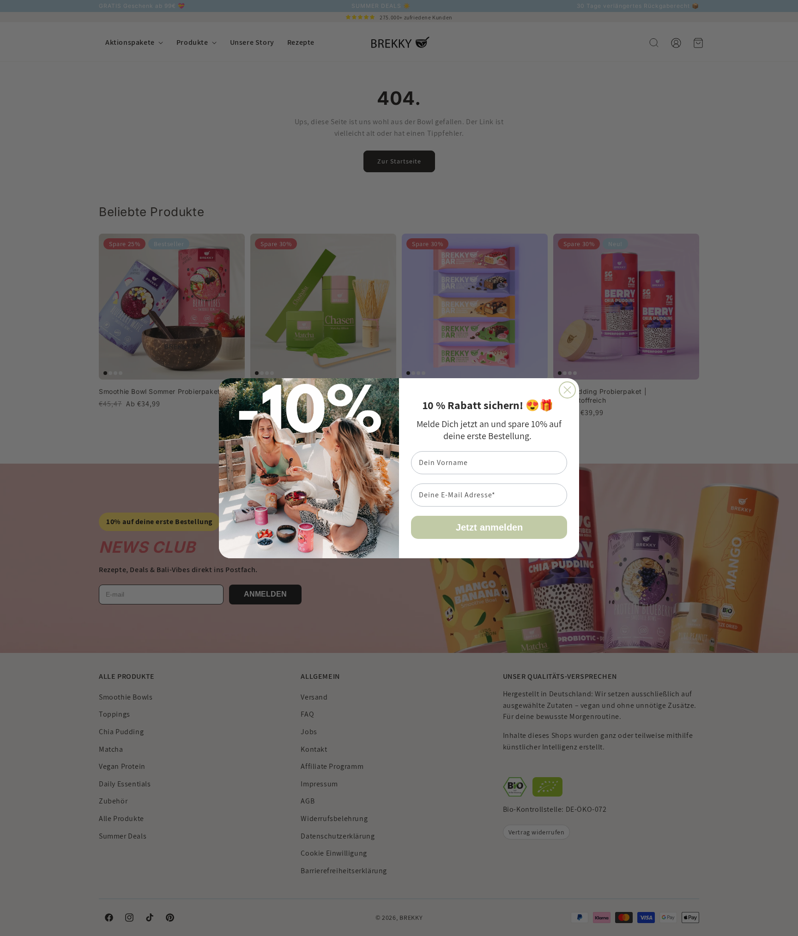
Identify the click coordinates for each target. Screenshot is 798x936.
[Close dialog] (567, 390)
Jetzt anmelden (489, 527)
